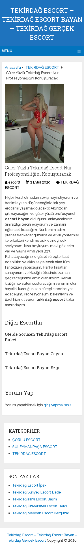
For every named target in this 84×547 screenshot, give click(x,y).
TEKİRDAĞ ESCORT (29, 454)
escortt (14, 182)
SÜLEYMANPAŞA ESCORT (34, 447)
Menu (7, 51)
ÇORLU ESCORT (26, 440)
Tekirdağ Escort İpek (29, 485)
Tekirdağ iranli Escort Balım (34, 499)
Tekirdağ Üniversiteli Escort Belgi (39, 506)
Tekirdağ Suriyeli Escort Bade (36, 492)
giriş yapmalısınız (57, 405)
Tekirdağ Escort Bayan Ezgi (32, 367)
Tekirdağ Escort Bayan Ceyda (34, 353)
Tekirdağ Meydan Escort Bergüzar (40, 513)
